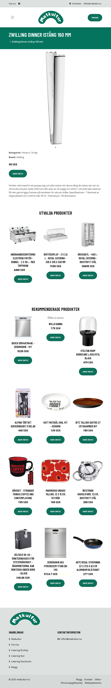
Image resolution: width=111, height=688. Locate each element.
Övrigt (34, 152)
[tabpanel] (55, 98)
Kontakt (88, 679)
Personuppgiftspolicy (72, 682)
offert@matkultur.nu (92, 3)
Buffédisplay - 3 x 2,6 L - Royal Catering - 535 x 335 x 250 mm (55, 258)
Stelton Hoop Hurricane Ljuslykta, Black (88, 354)
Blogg (14, 667)
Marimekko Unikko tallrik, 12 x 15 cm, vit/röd (56, 494)
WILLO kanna (55, 324)
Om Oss (15, 644)
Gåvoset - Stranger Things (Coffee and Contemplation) (23, 494)
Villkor (98, 679)
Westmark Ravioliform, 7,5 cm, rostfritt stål (88, 494)
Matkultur (16, 639)
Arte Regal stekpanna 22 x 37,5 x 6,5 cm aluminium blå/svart (88, 566)
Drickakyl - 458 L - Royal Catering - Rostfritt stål (88, 258)
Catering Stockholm (21, 661)
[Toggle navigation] (12, 17)
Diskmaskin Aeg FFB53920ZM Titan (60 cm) (55, 566)
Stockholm (76, 3)
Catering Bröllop (19, 650)
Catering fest (18, 655)
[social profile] (19, 3)
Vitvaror (26, 152)
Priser (95, 17)
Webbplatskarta (93, 682)
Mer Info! (18, 173)
